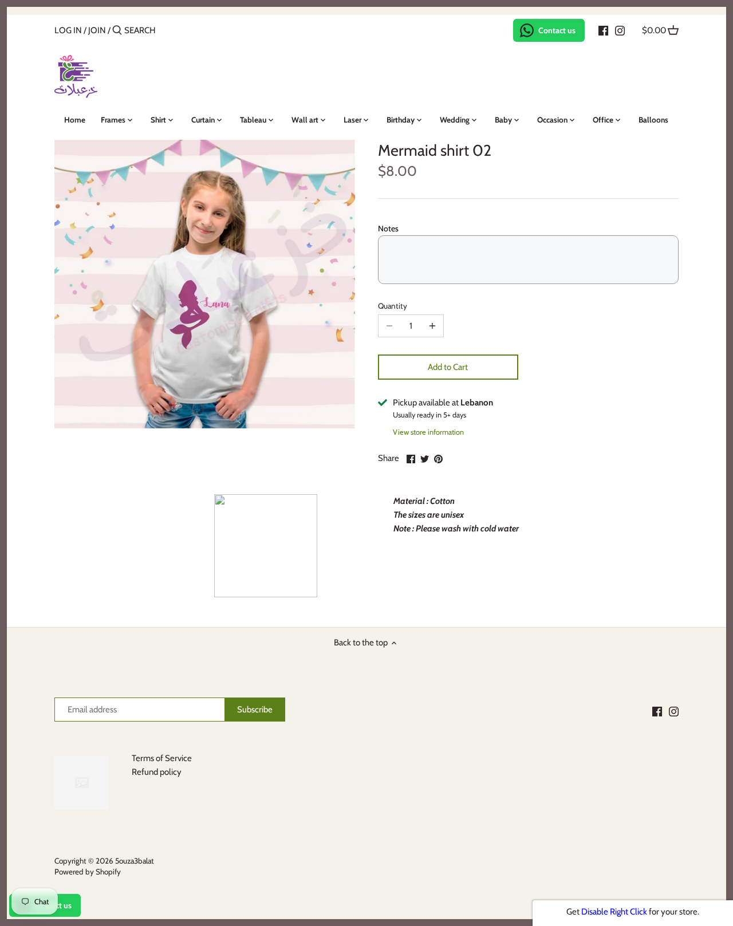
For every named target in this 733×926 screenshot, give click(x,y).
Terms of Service (162, 758)
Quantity (392, 305)
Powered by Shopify (87, 871)
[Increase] (432, 326)
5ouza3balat (134, 860)
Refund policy (157, 772)
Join (97, 30)
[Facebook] (603, 30)
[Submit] (117, 30)
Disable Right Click (614, 912)
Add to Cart (448, 367)
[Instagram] (620, 30)
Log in (68, 30)
